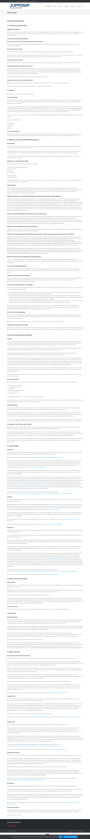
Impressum (71, 830)
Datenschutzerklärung (70, 836)
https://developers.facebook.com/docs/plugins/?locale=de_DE (49, 457)
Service (72, 6)
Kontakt (76, 830)
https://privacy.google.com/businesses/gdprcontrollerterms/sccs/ (47, 746)
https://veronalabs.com (17, 586)
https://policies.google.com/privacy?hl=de (58, 692)
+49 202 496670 (11, 1)
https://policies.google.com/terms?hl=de (34, 779)
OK (60, 836)
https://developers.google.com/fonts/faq (39, 716)
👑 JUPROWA (48, 6)
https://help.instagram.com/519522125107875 (43, 571)
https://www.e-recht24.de (15, 815)
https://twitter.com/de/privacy (54, 509)
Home (55, 6)
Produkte (66, 6)
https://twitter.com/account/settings (51, 524)
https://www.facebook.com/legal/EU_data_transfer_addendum (20, 493)
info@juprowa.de (19, 1)
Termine (78, 6)
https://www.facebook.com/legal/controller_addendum (31, 483)
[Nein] (88, 836)
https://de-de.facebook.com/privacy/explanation (35, 467)
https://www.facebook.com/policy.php (65, 493)
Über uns (60, 6)
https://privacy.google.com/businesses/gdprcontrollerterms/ (19, 746)
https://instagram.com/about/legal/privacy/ (51, 574)
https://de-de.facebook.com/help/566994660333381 (44, 493)
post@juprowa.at (34, 1)
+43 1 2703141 (27, 1)
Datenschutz (80, 830)
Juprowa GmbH (12, 830)
